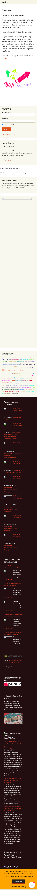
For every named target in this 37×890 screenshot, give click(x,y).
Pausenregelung (6, 380)
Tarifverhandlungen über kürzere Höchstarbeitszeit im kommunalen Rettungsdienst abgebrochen (13, 616)
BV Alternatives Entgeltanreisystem (10, 389)
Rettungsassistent (29, 361)
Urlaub (7, 385)
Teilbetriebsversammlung (11, 391)
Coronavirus (24, 373)
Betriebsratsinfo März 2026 (17, 424)
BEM (13, 383)
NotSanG (12, 357)
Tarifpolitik (31, 378)
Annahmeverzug (22, 389)
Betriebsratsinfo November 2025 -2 (17, 497)
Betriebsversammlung (21, 378)
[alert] (18, 173)
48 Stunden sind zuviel (22, 385)
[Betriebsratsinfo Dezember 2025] (8, 480)
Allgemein (13, 367)
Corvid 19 (19, 380)
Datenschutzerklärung (18, 887)
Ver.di (20, 376)
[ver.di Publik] (12, 684)
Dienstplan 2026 (17, 454)
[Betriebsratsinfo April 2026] (8, 412)
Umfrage (24, 380)
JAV (16, 380)
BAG (28, 380)
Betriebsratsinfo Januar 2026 (17, 463)
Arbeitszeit (12, 380)
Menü (4, 2)
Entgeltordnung (12, 361)
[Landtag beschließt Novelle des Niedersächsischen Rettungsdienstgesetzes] (8, 640)
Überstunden (26, 371)
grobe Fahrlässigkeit (9, 373)
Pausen (33, 357)
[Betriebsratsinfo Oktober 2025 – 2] (8, 538)
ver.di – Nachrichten (12, 857)
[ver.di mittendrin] (13, 718)
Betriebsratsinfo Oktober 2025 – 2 (17, 536)
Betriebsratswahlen (16, 359)
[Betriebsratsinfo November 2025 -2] (8, 499)
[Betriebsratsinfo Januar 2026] (8, 465)
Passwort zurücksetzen (9, 134)
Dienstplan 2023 (20, 361)
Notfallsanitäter (17, 373)
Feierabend (30, 373)
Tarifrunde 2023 (23, 391)
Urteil (18, 387)
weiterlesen (10, 579)
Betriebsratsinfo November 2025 (17, 516)
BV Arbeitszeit (24, 359)
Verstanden (18, 881)
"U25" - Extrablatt (13, 385)
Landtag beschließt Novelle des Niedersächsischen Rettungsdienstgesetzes (12, 633)
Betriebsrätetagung (28, 367)
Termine (4, 359)
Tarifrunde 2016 (14, 393)
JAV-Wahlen (20, 367)
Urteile (9, 359)
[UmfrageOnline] (13, 656)
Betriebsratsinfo (27, 364)
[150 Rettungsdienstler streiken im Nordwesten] (8, 592)
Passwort (5, 118)
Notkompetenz (7, 393)
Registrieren (8, 160)
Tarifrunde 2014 (5, 367)
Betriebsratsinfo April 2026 (17, 409)
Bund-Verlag (9, 738)
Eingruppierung (5, 357)
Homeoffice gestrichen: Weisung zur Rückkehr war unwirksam (13, 780)
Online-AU (15, 438)
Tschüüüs (6, 419)
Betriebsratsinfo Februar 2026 (17, 444)
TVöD (33, 387)
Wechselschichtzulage (27, 383)
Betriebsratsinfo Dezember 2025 (17, 478)
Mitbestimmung (28, 375)
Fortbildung (31, 385)
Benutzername (6, 112)
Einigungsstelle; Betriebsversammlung (10, 456)
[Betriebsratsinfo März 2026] (8, 427)
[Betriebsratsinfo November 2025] (8, 519)
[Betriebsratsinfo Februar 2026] (8, 446)
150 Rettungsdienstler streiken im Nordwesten (12, 584)
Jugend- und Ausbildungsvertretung (22, 357)
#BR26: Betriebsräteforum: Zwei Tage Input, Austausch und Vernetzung (12, 808)
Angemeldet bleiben (9, 125)
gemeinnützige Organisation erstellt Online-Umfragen (13, 663)
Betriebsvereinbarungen (9, 387)
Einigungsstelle (18, 383)
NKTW (23, 375)
